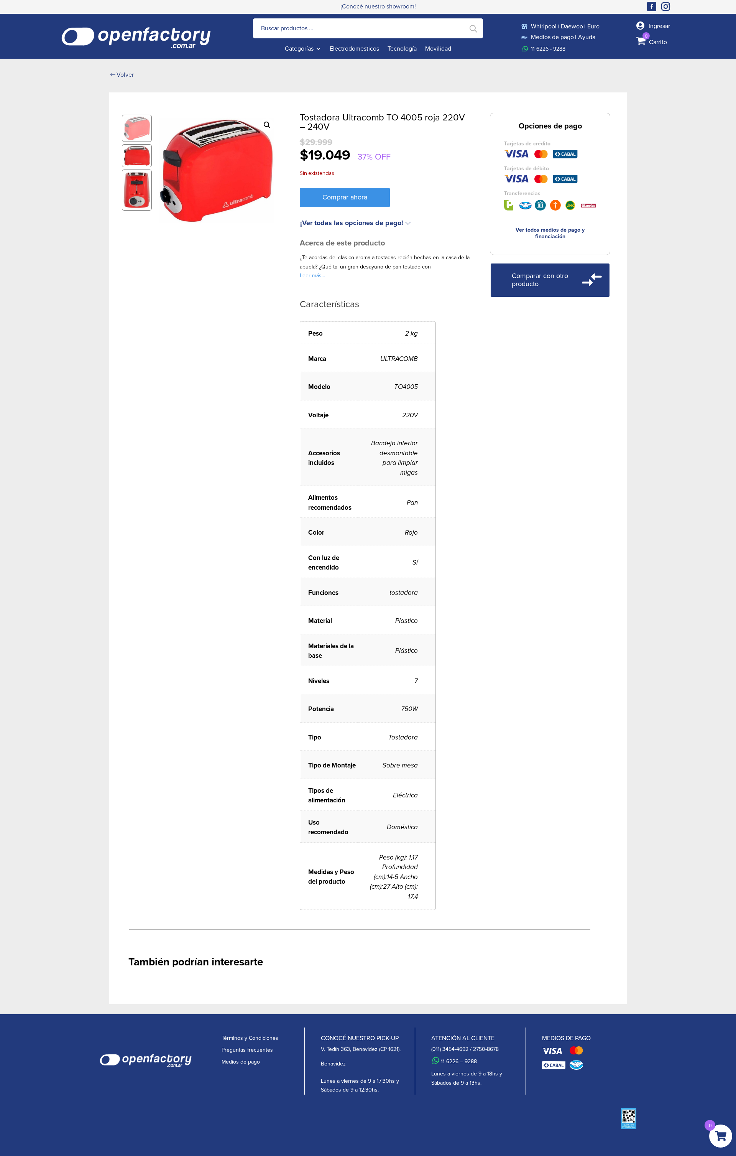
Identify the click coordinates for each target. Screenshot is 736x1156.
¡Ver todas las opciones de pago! (351, 223)
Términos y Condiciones (250, 1038)
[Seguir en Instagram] (667, 6)
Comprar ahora (344, 197)
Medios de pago (552, 37)
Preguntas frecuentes (247, 1050)
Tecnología (402, 49)
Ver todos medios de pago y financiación (550, 233)
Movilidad (438, 49)
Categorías (299, 49)
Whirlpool (544, 26)
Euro (593, 26)
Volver (125, 74)
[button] (267, 125)
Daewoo (572, 26)
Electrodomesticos (354, 49)
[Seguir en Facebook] (651, 6)
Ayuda (586, 37)
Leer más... (312, 276)
